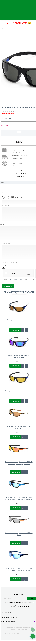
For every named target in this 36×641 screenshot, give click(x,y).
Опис (20, 170)
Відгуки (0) (20, 176)
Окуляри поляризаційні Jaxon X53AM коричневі (19, 427)
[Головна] (1, 27)
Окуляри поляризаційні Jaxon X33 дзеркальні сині (18, 356)
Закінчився (16, 330)
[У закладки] (22, 330)
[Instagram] (20, 609)
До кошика (16, 437)
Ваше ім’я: (6, 199)
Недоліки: (3, 225)
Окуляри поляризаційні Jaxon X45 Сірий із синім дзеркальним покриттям (19, 569)
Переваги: (5, 206)
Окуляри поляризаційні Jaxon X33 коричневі (18, 321)
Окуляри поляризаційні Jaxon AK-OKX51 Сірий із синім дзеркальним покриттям (19, 498)
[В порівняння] (7, 138)
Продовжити (8, 286)
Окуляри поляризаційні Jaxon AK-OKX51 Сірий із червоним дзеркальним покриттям (19, 463)
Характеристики (21, 173)
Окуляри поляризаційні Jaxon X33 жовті (18, 391)
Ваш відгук (6, 244)
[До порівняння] (26, 330)
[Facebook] (17, 609)
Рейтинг (4, 265)
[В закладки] (2, 138)
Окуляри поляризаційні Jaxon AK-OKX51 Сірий (19, 534)
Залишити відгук (7, 118)
